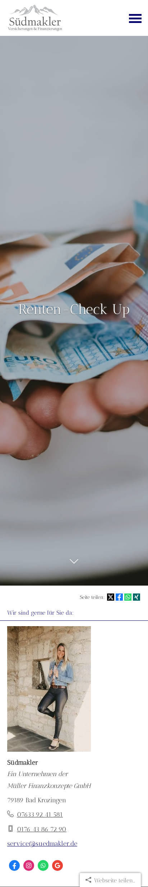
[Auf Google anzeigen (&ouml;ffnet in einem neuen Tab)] (57, 865)
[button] (74, 565)
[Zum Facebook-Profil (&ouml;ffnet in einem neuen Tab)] (14, 865)
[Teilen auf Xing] (136, 597)
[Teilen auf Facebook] (119, 597)
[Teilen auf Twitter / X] (110, 597)
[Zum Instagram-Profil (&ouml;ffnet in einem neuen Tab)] (28, 865)
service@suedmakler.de (42, 844)
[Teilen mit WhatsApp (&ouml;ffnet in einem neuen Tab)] (127, 597)
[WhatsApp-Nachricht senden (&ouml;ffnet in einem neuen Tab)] (43, 865)
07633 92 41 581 (40, 814)
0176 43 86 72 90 (41, 829)
